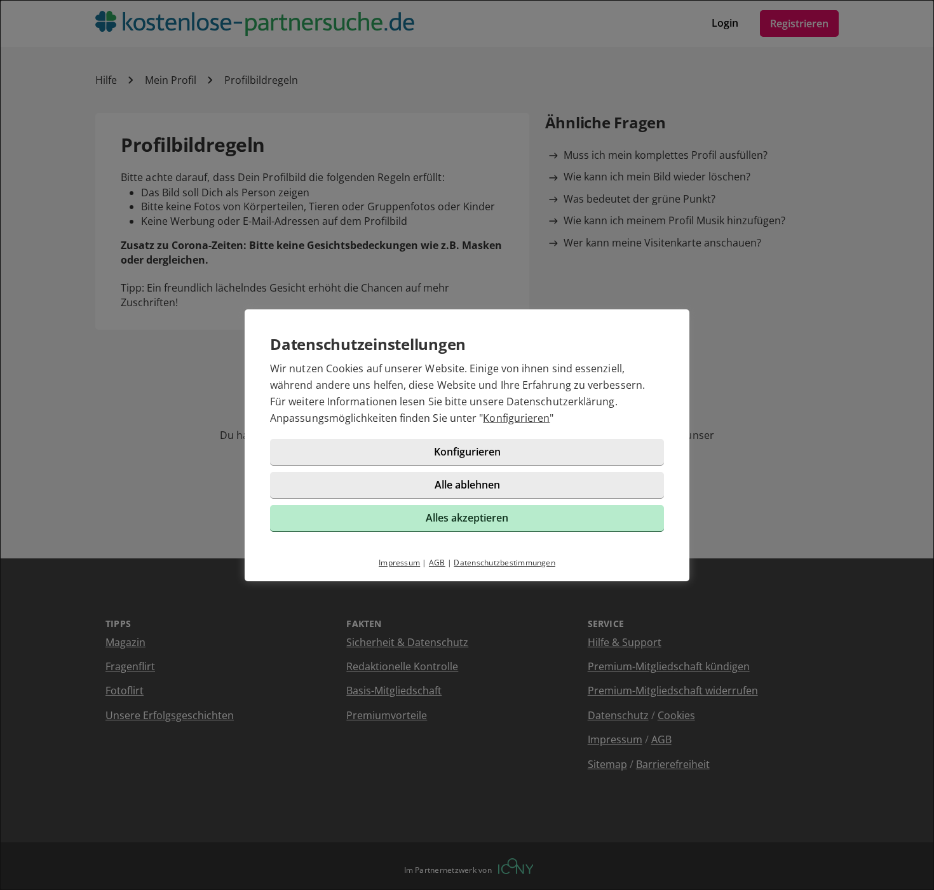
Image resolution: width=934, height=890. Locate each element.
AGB (437, 562)
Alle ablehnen (467, 485)
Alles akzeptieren (467, 518)
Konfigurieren (516, 418)
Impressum (399, 562)
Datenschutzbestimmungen (504, 562)
